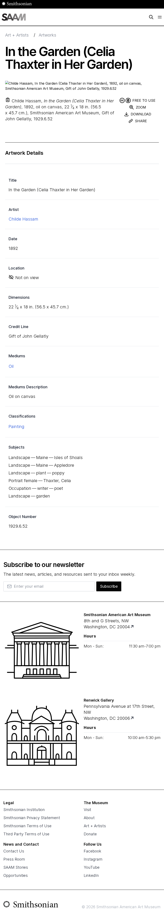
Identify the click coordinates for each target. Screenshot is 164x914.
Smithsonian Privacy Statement (31, 817)
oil (11, 366)
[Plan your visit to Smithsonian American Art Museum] (132, 627)
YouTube (92, 867)
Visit (87, 809)
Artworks (47, 35)
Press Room (14, 859)
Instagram (93, 859)
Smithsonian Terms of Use (27, 826)
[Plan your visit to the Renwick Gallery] (41, 738)
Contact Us (13, 851)
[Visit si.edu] (30, 905)
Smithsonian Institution (24, 809)
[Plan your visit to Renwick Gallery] (132, 718)
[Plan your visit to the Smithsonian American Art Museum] (41, 653)
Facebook (92, 851)
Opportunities (15, 875)
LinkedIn (91, 875)
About (89, 817)
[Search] (151, 17)
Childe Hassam (23, 219)
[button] (7, 99)
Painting (16, 426)
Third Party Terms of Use (26, 834)
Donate (90, 834)
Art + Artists (17, 35)
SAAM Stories (15, 867)
